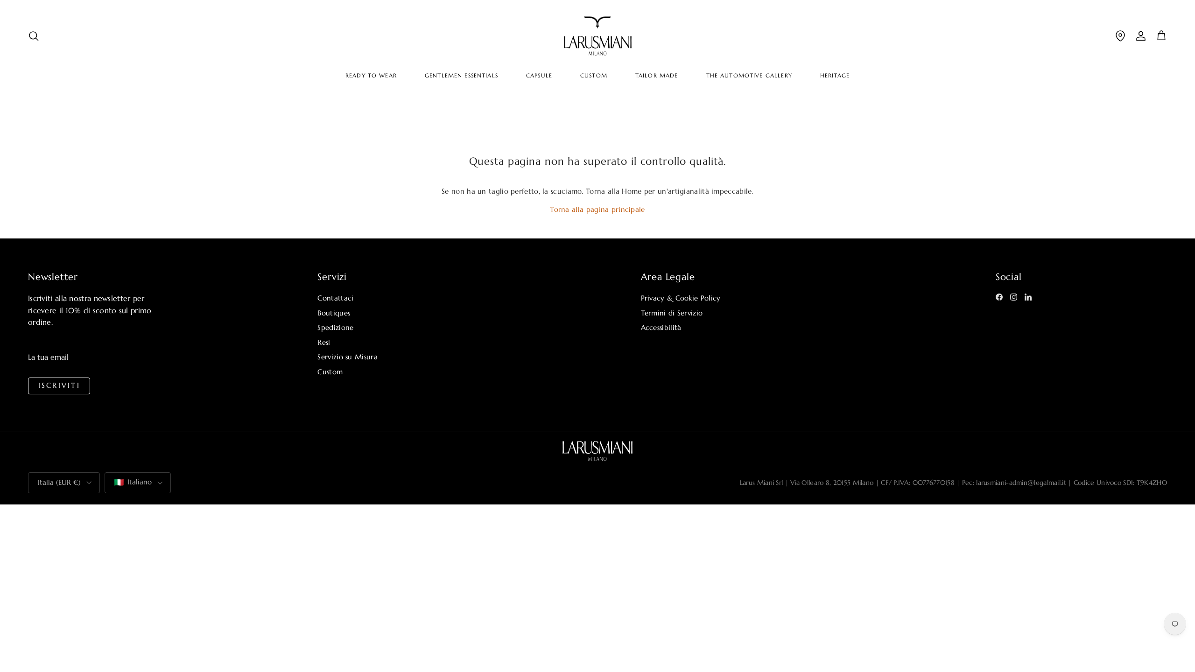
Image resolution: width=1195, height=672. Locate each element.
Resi (323, 342)
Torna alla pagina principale (597, 209)
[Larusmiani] (598, 36)
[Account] (1140, 36)
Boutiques (333, 312)
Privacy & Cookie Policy (681, 298)
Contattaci (335, 298)
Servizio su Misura (347, 356)
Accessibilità (661, 327)
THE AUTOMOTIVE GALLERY (749, 75)
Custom (330, 371)
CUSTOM (593, 75)
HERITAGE (835, 75)
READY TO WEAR (371, 75)
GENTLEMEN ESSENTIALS (461, 75)
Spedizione (335, 327)
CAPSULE (539, 75)
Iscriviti (59, 385)
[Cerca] (33, 36)
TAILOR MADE (656, 75)
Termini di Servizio (672, 312)
